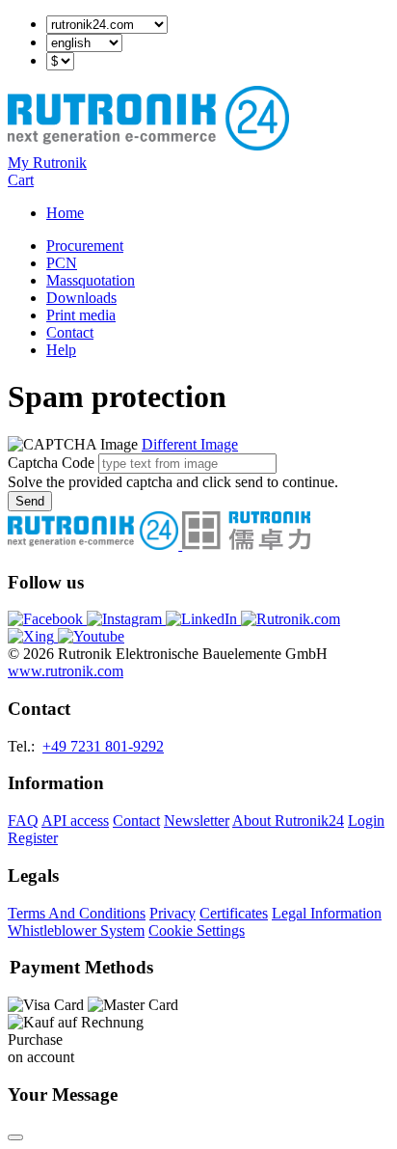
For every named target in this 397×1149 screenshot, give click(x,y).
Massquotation (90, 280)
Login (366, 820)
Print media (81, 315)
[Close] (15, 1137)
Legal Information (327, 913)
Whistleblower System (76, 930)
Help (61, 350)
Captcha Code (51, 462)
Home (65, 213)
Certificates (233, 913)
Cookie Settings (196, 930)
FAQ (23, 820)
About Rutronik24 (288, 820)
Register (33, 838)
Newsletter (196, 820)
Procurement (84, 245)
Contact (69, 332)
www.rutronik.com (65, 671)
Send (29, 501)
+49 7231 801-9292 (103, 746)
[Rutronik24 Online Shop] (148, 145)
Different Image (190, 444)
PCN (61, 263)
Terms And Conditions (77, 913)
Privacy (172, 913)
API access (75, 820)
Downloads (81, 297)
